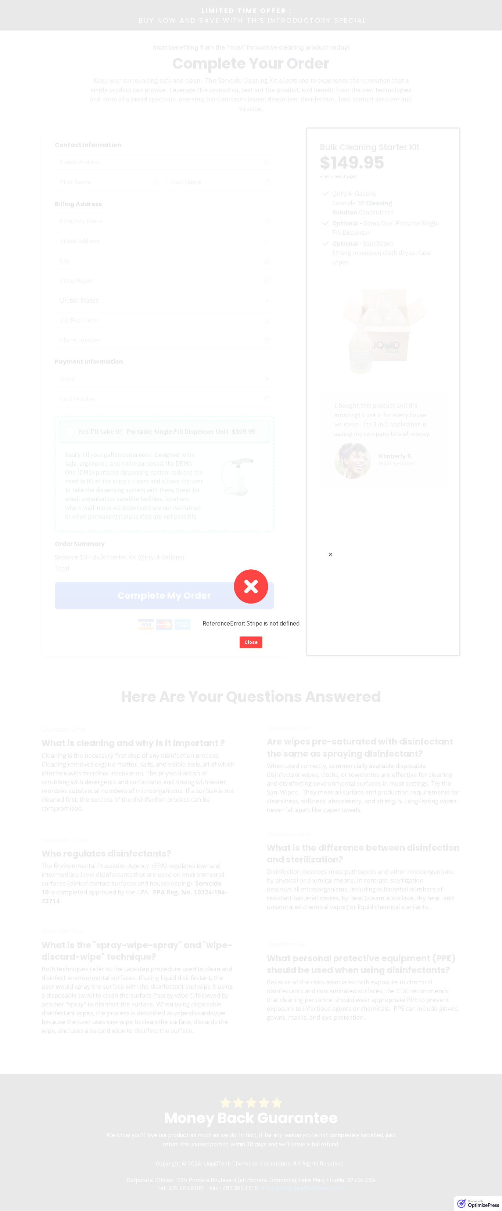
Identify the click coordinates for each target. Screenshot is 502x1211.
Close (251, 642)
